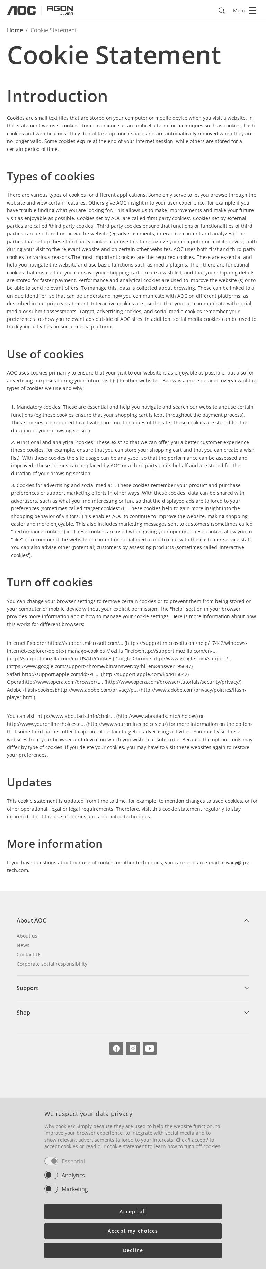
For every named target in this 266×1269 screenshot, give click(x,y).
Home (15, 30)
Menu (240, 10)
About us (27, 936)
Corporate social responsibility (52, 964)
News (23, 945)
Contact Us (29, 954)
